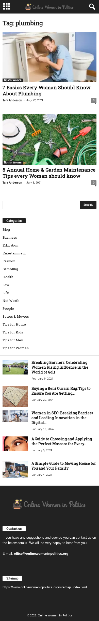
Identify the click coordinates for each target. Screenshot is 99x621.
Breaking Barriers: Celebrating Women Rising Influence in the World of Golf (59, 367)
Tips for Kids (13, 332)
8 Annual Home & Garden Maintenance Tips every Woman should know (49, 172)
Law (6, 284)
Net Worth (11, 300)
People (8, 308)
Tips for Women (13, 80)
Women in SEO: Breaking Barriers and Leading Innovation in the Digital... (62, 417)
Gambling (10, 269)
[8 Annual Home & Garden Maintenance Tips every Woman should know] (49, 139)
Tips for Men (13, 340)
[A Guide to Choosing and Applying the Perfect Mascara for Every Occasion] (15, 443)
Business (10, 237)
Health (8, 277)
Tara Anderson (12, 100)
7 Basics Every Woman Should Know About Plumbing (47, 90)
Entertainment (14, 253)
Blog (6, 229)
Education (10, 245)
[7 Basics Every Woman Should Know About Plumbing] (49, 57)
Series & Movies (16, 316)
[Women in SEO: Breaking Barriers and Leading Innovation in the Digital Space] (15, 416)
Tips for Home (14, 324)
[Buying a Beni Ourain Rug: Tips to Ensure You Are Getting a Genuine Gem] (15, 396)
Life (6, 292)
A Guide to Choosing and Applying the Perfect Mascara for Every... (61, 441)
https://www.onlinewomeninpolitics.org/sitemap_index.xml (45, 587)
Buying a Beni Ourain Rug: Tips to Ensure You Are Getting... (61, 391)
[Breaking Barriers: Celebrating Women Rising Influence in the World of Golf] (15, 367)
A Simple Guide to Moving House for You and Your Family (63, 466)
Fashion (9, 261)
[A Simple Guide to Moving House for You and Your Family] (15, 469)
